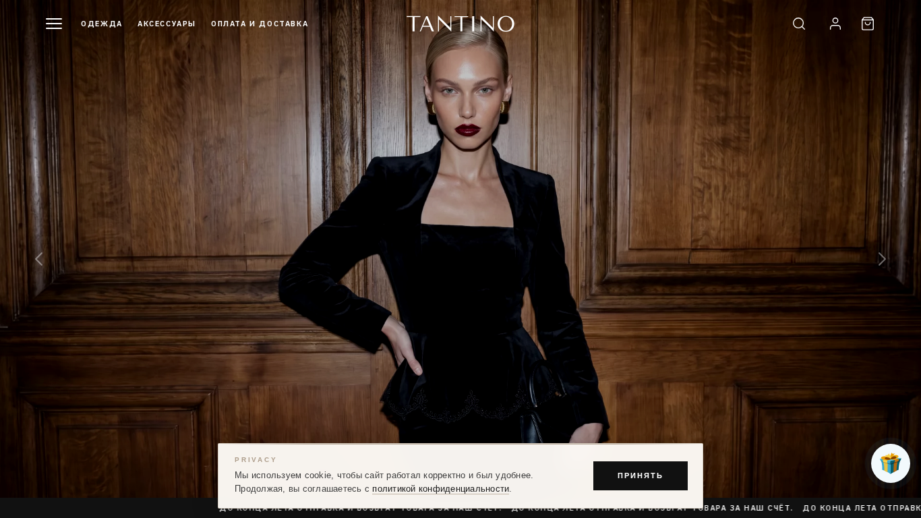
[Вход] (835, 24)
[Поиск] (799, 24)
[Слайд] (460, 259)
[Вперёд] (882, 259)
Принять (640, 475)
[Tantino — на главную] (460, 24)
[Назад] (38, 259)
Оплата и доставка (259, 23)
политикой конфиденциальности (440, 489)
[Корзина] (867, 23)
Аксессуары (167, 23)
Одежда (102, 23)
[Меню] (54, 23)
